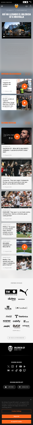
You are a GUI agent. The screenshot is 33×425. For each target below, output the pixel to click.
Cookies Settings (16, 411)
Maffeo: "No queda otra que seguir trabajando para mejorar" (9, 262)
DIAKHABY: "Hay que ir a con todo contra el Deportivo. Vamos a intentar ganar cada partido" (16, 213)
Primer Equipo (6, 178)
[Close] (31, 399)
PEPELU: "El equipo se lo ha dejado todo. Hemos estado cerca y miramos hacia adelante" (9, 231)
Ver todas (27, 74)
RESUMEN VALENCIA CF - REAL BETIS (8, 245)
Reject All (16, 416)
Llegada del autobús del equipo (7, 84)
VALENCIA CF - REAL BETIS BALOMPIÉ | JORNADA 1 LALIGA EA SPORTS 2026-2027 (15, 150)
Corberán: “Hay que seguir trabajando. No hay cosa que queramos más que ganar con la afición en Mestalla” (16, 182)
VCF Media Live (6, 146)
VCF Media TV (10, 10)
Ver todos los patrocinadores (16, 338)
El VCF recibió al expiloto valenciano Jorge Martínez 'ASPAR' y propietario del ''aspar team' (9, 103)
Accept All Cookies (16, 421)
